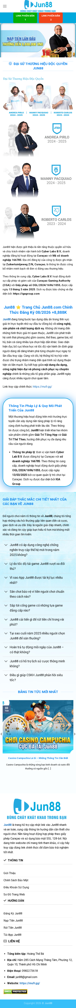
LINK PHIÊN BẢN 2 (51, 17)
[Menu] (5, 6)
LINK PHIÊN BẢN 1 (25, 17)
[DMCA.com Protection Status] (15, 991)
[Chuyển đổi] (6, 545)
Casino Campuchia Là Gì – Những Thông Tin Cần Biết (38, 758)
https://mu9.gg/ (42, 386)
